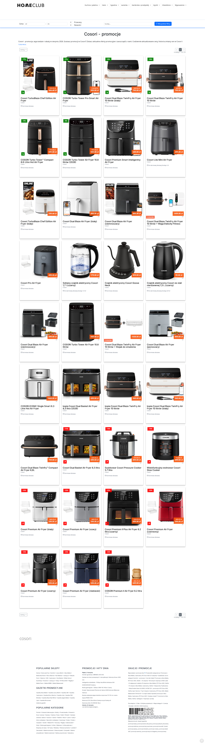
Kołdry (57, 712)
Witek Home (67, 678)
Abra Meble (67, 673)
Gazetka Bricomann (45, 700)
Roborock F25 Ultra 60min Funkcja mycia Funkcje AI (96, 700)
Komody (57, 722)
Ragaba (71, 680)
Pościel (38, 712)
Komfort (53, 673)
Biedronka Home (40, 675)
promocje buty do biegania (149, 731)
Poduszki (71, 712)
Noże (64, 717)
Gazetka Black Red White (49, 698)
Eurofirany (39, 680)
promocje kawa (132, 724)
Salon (104, 5)
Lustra (68, 717)
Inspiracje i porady (149, 698)
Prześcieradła (63, 712)
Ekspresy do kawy (41, 728)
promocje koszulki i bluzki (160, 726)
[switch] (71, 22)
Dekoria (42, 678)
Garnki (54, 717)
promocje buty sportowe (145, 726)
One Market (60, 678)
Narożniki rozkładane (52, 720)
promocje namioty (136, 731)
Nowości (77, 25)
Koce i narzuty (40, 715)
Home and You (45, 673)
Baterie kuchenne (48, 730)
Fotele (68, 720)
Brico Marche (50, 675)
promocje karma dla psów (144, 724)
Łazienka (124, 5)
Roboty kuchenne (65, 728)
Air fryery (50, 728)
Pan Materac (58, 675)
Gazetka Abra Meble (41, 692)
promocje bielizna (133, 726)
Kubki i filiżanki (65, 715)
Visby (57, 680)
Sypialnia (113, 5)
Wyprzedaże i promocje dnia (136, 673)
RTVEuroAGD (63, 680)
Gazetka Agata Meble (63, 698)
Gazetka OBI (65, 692)
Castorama (52, 678)
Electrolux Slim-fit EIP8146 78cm (91, 703)
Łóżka (53, 725)
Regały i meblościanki (67, 722)
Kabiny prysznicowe (61, 733)
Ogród (155, 5)
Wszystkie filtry (164, 24)
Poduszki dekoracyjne (48, 712)
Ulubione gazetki (41, 703)
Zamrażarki (39, 730)
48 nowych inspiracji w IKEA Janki (158, 680)
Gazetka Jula (60, 695)
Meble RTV (51, 722)
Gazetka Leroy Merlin (54, 692)
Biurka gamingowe (45, 725)
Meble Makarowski (58, 683)
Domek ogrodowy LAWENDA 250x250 (93, 674)
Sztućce (49, 717)
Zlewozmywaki (58, 730)
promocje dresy (161, 731)
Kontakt (131, 706)
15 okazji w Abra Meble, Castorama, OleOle (141, 686)
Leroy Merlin (59, 673)
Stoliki (44, 722)
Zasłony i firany (55, 715)
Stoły (37, 725)
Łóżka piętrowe (67, 725)
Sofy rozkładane (40, 720)
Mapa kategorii (158, 703)
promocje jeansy (132, 729)
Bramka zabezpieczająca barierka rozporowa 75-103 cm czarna (99, 695)
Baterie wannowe (49, 733)
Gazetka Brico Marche (50, 695)
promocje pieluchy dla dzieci (160, 724)
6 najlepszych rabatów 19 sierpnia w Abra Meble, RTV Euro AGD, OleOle (149, 683)
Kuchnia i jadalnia (91, 5)
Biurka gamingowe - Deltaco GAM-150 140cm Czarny (97, 687)
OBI (47, 678)
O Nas (138, 703)
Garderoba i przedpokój (140, 5)
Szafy (73, 717)
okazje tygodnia (142, 721)
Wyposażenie (179, 5)
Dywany (47, 715)
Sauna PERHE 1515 (87, 698)
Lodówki (73, 728)
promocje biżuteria (143, 729)
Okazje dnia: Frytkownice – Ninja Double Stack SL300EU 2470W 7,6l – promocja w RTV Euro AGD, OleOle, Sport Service (148, 688)
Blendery (56, 728)
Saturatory (71, 733)
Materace (59, 725)
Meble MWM (48, 683)
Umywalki (67, 730)
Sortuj (22, 50)
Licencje (165, 703)
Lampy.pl (66, 675)
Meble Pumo (39, 683)
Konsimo (45, 680)
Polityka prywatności (146, 703)
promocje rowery (154, 729)
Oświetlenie (166, 5)
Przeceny (78, 22)
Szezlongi (62, 720)
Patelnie (59, 717)
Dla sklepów (131, 703)
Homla (38, 673)
